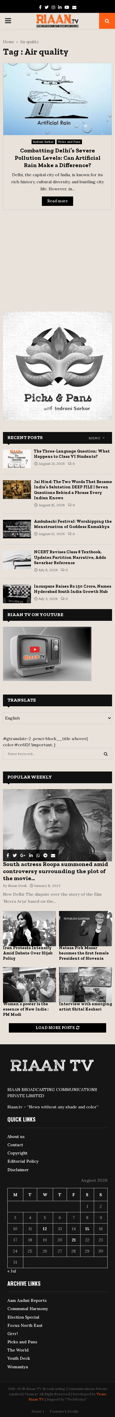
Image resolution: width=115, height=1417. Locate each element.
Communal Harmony (27, 1308)
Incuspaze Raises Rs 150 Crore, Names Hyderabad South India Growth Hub (72, 589)
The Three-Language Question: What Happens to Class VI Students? (72, 454)
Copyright (17, 1153)
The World (18, 1350)
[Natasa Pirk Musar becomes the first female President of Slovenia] (85, 928)
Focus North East (24, 1325)
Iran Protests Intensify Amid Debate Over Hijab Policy (27, 953)
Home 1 (38, 1411)
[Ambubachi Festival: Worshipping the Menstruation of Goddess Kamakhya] (17, 529)
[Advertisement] (57, 257)
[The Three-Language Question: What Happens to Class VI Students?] (17, 459)
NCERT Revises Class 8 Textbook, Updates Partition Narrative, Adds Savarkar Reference (70, 557)
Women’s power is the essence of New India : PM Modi (26, 1009)
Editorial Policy (23, 1161)
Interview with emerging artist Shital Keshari (85, 1006)
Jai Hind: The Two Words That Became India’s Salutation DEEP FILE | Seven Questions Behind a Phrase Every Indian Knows (73, 489)
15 (87, 1228)
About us (15, 1136)
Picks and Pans (69, 142)
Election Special (23, 1317)
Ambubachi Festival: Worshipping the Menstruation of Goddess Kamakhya (73, 524)
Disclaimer (18, 1169)
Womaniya (17, 1366)
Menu (94, 438)
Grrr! (12, 1333)
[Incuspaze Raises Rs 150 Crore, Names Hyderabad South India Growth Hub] (17, 594)
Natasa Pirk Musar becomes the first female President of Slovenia (84, 953)
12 (45, 1228)
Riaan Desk (17, 885)
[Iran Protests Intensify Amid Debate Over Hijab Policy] (29, 928)
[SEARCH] (105, 754)
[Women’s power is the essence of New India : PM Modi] (29, 984)
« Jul (11, 1271)
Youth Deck (18, 1358)
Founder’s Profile (64, 1411)
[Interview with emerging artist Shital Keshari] (85, 984)
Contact (15, 1144)
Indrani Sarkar (43, 142)
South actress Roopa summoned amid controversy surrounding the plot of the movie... (55, 871)
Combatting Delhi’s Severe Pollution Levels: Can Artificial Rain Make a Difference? (58, 158)
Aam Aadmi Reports (27, 1300)
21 (74, 1240)
